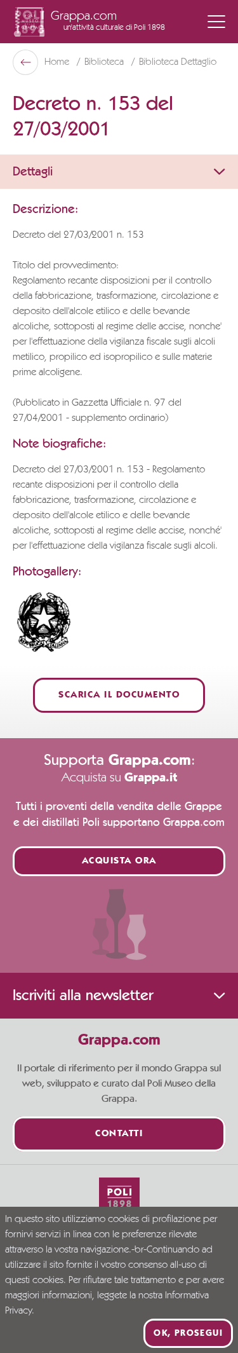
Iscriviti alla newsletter (83, 995)
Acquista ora (119, 861)
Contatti (119, 1134)
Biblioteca (105, 62)
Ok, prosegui (188, 1333)
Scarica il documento (119, 695)
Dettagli (33, 171)
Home (58, 62)
